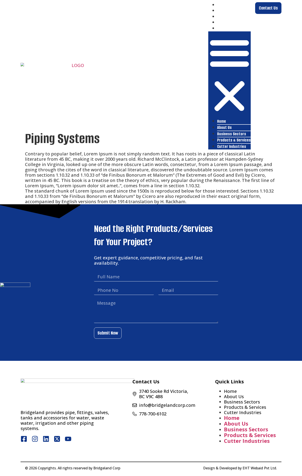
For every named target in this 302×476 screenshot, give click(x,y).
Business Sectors (231, 17)
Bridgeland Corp (106, 468)
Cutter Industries (231, 28)
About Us (224, 11)
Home (221, 5)
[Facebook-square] (24, 439)
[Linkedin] (46, 439)
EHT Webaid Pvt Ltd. (260, 468)
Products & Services (234, 22)
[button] (229, 75)
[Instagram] (35, 439)
